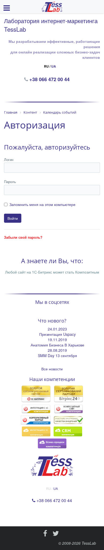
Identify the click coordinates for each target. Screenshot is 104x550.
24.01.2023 (57, 329)
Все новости (52, 368)
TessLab (89, 543)
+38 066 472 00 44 (50, 79)
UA (53, 66)
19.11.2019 (57, 339)
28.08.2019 (57, 350)
